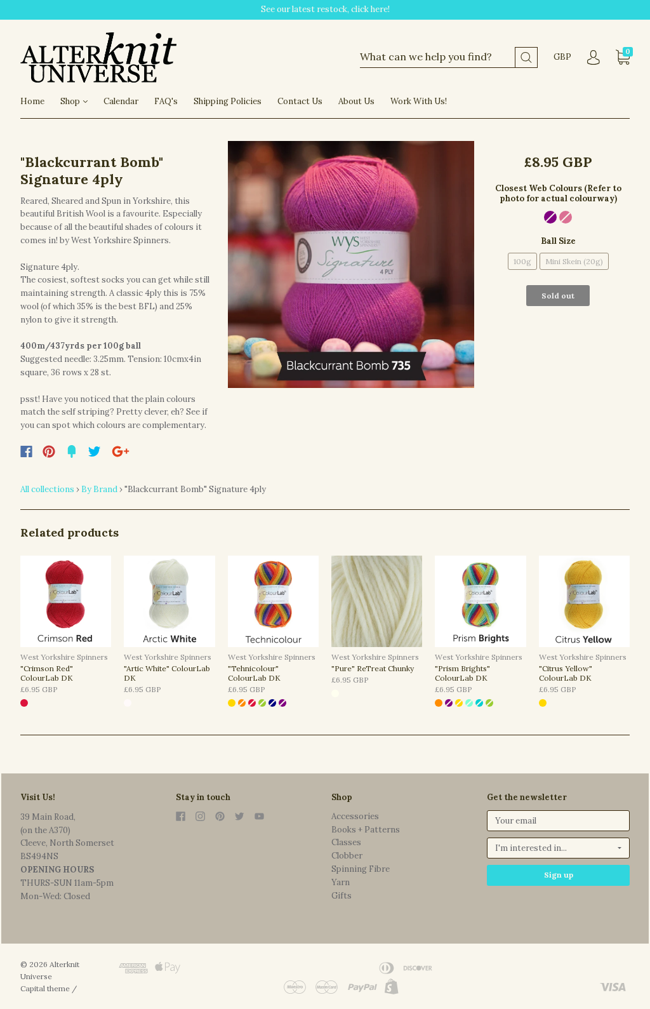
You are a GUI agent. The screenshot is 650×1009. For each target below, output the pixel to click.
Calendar (120, 101)
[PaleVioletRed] (565, 217)
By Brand (99, 489)
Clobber (346, 855)
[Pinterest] (48, 451)
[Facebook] (26, 451)
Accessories (355, 816)
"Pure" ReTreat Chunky (372, 668)
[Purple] (550, 217)
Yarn (340, 882)
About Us (356, 101)
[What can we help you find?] (449, 57)
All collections (47, 489)
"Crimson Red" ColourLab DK (46, 673)
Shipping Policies (228, 101)
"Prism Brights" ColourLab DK (462, 673)
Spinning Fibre (360, 869)
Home (32, 101)
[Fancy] (71, 451)
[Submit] (526, 57)
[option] (351, 264)
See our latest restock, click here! (325, 9)
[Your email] (558, 820)
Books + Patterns (365, 829)
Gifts (341, 895)
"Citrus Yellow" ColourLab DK (565, 673)
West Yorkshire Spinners (64, 657)
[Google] (120, 451)
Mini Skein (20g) (574, 261)
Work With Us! (418, 101)
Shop (71, 101)
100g (522, 261)
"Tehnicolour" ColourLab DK (254, 673)
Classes (346, 842)
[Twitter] (94, 451)
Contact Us (299, 101)
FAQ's (166, 101)
